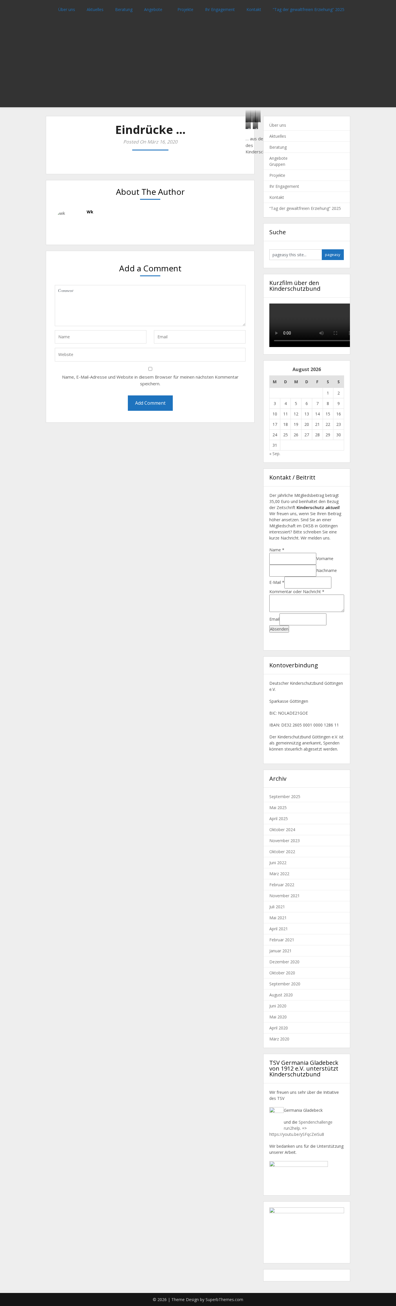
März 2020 (279, 1039)
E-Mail (276, 582)
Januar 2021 (280, 950)
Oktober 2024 (282, 829)
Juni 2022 (277, 862)
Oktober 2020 (282, 973)
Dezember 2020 (284, 961)
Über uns (66, 9)
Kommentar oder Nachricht (296, 591)
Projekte (185, 9)
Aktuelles (95, 9)
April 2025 (278, 818)
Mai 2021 (278, 917)
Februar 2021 (281, 939)
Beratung (123, 9)
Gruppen (277, 164)
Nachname (326, 570)
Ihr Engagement (220, 9)
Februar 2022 (281, 884)
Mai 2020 (278, 1017)
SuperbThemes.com (224, 1299)
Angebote (153, 9)
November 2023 (284, 840)
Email (274, 619)
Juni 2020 (277, 1006)
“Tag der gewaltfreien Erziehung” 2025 (308, 9)
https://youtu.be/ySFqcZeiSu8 (296, 1134)
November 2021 (284, 895)
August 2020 (281, 995)
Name (276, 550)
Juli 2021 (277, 906)
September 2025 (284, 796)
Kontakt (253, 9)
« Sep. (274, 453)
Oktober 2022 (282, 851)
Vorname (324, 558)
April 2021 (278, 928)
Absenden (279, 629)
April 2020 (278, 1028)
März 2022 (279, 873)
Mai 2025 (278, 807)
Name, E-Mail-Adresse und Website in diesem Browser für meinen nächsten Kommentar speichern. (150, 380)
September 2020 (284, 984)
